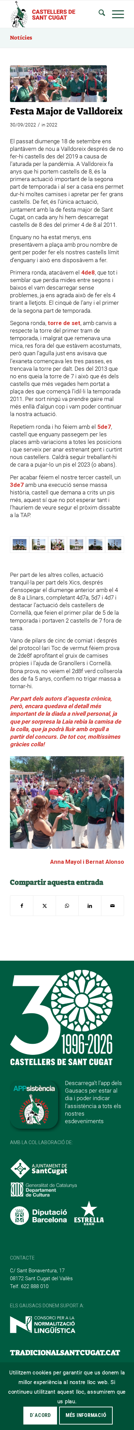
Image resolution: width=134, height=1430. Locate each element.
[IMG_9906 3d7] (95, 544)
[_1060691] (57, 544)
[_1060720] (76, 544)
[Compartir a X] (44, 906)
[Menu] (114, 14)
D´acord (40, 1415)
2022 (51, 124)
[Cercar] (98, 14)
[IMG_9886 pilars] (19, 544)
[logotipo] (55, 14)
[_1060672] (38, 544)
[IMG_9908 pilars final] (114, 544)
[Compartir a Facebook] (21, 906)
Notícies (21, 37)
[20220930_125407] (58, 83)
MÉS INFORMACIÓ (86, 1415)
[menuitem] (98, 14)
